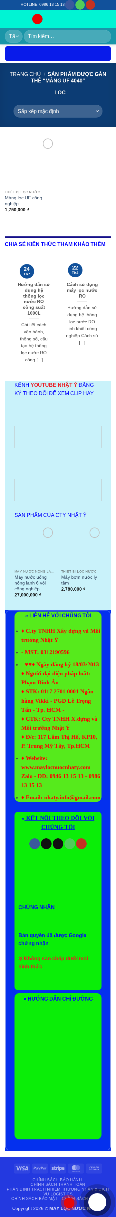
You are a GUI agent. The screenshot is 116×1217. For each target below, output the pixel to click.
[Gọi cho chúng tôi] (80, 5)
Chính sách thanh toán (58, 1184)
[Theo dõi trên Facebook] (69, 5)
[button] (37, 19)
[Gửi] (103, 36)
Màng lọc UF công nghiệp (23, 200)
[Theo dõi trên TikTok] (46, 843)
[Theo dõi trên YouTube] (90, 5)
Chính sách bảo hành (57, 1180)
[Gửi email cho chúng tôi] (58, 843)
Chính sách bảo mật (34, 1198)
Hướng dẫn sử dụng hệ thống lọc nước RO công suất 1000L (34, 298)
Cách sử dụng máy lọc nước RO (82, 290)
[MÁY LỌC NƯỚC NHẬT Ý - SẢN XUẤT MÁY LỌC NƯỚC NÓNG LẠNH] (16, 19)
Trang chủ (25, 74)
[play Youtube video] (34, 437)
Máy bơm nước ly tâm (79, 580)
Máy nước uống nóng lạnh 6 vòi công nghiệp (31, 583)
